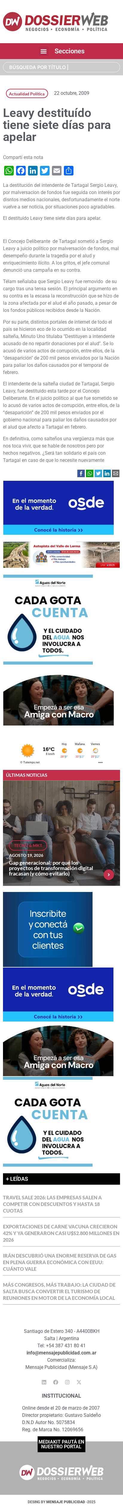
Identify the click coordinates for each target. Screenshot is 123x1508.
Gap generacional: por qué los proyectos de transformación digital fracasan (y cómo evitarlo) (51, 868)
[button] (44, 51)
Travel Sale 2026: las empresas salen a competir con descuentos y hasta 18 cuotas (52, 1204)
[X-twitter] (79, 1382)
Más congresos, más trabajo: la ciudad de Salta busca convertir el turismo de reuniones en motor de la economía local (59, 1291)
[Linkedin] (44, 1382)
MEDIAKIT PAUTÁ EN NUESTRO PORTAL (61, 1444)
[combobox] (61, 67)
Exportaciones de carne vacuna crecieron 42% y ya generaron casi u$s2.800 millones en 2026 (61, 1233)
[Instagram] (67, 1382)
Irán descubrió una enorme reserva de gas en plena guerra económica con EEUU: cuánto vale (59, 1262)
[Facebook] (56, 1382)
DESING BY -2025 (62, 1502)
